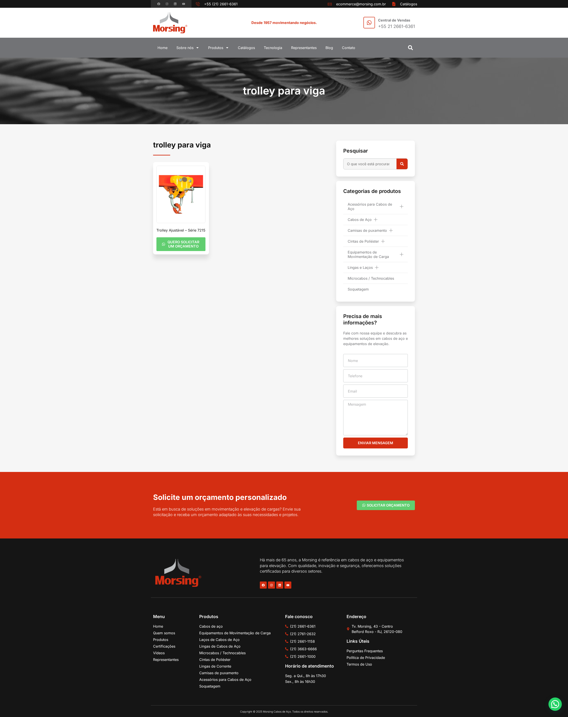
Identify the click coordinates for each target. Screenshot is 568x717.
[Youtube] (183, 3)
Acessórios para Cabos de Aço (370, 206)
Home (163, 47)
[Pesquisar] (402, 164)
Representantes (304, 47)
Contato (348, 47)
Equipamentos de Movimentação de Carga (368, 254)
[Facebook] (158, 3)
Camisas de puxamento (367, 230)
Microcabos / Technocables (371, 278)
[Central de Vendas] (369, 22)
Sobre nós (184, 47)
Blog (329, 47)
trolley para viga (284, 90)
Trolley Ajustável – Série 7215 (180, 230)
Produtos (215, 47)
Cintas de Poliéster (363, 241)
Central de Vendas (394, 20)
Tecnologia (273, 47)
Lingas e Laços (360, 267)
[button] (410, 47)
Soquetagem (358, 289)
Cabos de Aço (360, 219)
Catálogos (246, 47)
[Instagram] (167, 3)
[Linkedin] (175, 3)
